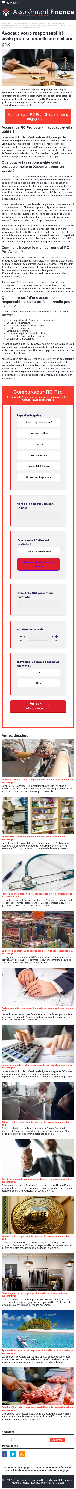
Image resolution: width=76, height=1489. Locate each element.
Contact (60, 1482)
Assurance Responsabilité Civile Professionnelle (36, 25)
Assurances (40, 23)
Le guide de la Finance (23, 23)
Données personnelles (42, 1482)
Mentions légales (20, 1482)
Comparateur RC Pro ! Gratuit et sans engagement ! (38, 117)
